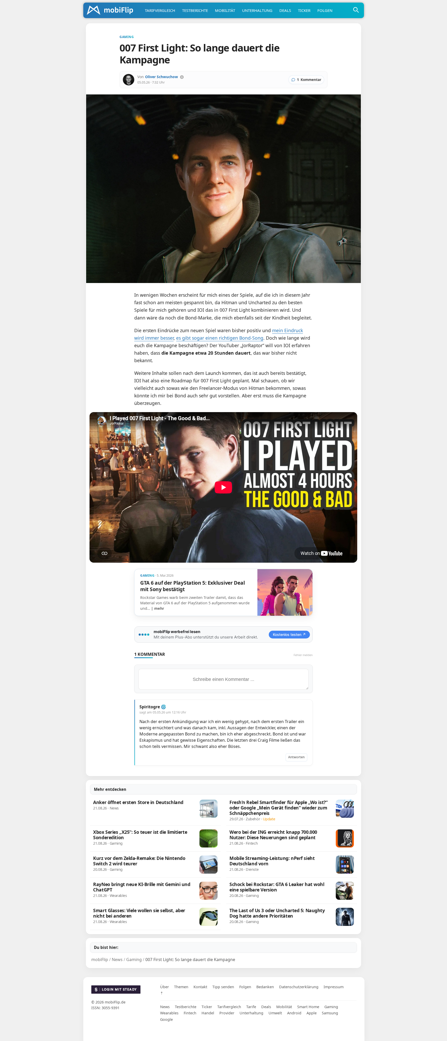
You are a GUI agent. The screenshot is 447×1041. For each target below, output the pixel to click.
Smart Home (308, 1006)
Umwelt (275, 1012)
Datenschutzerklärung (298, 986)
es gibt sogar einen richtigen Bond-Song (219, 338)
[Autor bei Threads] (182, 77)
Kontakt (200, 986)
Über (164, 986)
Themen (181, 986)
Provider (226, 1012)
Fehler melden (303, 655)
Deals (285, 10)
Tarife (251, 1006)
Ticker (304, 10)
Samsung (330, 1012)
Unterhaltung (257, 10)
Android (294, 1012)
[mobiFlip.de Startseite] (112, 10)
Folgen (324, 10)
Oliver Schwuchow (161, 76)
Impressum (334, 986)
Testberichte (195, 10)
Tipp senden (223, 986)
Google (166, 1019)
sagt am (162, 712)
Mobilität (225, 10)
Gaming (331, 1006)
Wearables (169, 1012)
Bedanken (265, 986)
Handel (208, 1012)
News (165, 1006)
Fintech (190, 1012)
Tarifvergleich (160, 10)
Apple (312, 1012)
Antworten (296, 757)
